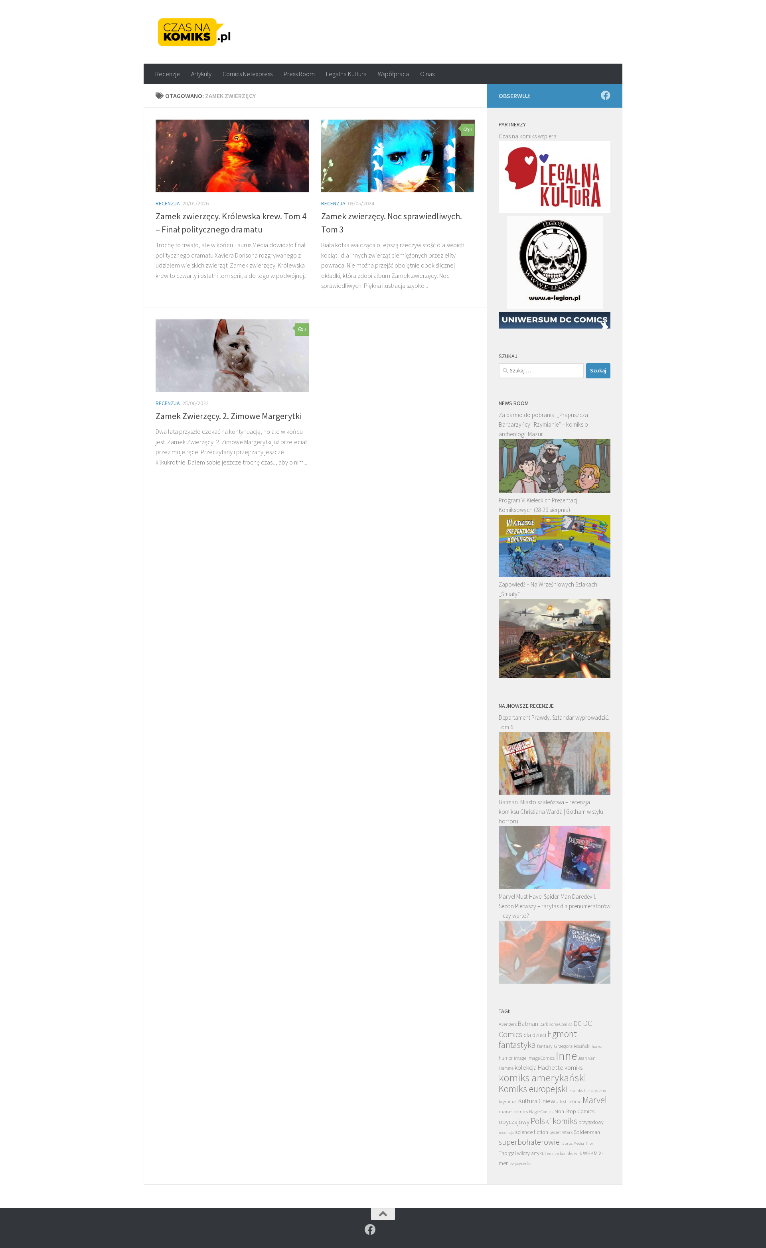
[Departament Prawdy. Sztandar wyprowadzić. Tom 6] (554, 792)
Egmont (562, 1034)
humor (506, 1058)
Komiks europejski (533, 1089)
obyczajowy (514, 1122)
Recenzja (168, 203)
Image (520, 1058)
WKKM (590, 1153)
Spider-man (587, 1132)
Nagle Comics (541, 1111)
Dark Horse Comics (555, 1024)
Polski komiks (554, 1121)
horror (597, 1046)
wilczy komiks (560, 1153)
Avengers (508, 1024)
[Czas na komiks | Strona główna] (194, 32)
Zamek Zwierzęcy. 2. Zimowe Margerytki (229, 415)
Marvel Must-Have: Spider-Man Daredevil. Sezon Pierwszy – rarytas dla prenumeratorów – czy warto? (554, 906)
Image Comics (541, 1058)
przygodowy (591, 1122)
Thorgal (507, 1153)
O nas (427, 74)
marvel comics (513, 1111)
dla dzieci (534, 1035)
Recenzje (167, 74)
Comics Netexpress (247, 74)
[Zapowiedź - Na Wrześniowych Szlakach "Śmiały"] (554, 676)
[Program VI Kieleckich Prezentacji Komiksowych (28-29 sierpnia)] (554, 575)
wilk (578, 1153)
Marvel (594, 1100)
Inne (566, 1055)
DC (577, 1023)
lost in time (570, 1101)
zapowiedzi (520, 1163)
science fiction (531, 1132)
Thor (589, 1143)
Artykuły (201, 74)
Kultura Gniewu (538, 1100)
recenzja (506, 1132)
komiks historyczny (587, 1090)
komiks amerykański (542, 1077)
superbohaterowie (529, 1142)
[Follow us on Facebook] (605, 95)
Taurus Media (572, 1143)
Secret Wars (561, 1132)
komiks (573, 1067)
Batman (528, 1024)
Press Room (299, 74)
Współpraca (393, 74)
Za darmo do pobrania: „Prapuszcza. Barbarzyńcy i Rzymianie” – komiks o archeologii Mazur (544, 424)
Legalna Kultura (346, 74)
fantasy (545, 1046)
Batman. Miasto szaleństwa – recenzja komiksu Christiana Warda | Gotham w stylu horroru (551, 811)
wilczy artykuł (531, 1153)
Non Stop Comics (574, 1111)
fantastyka (517, 1044)
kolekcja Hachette (539, 1067)
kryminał (508, 1101)
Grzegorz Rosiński (572, 1046)
